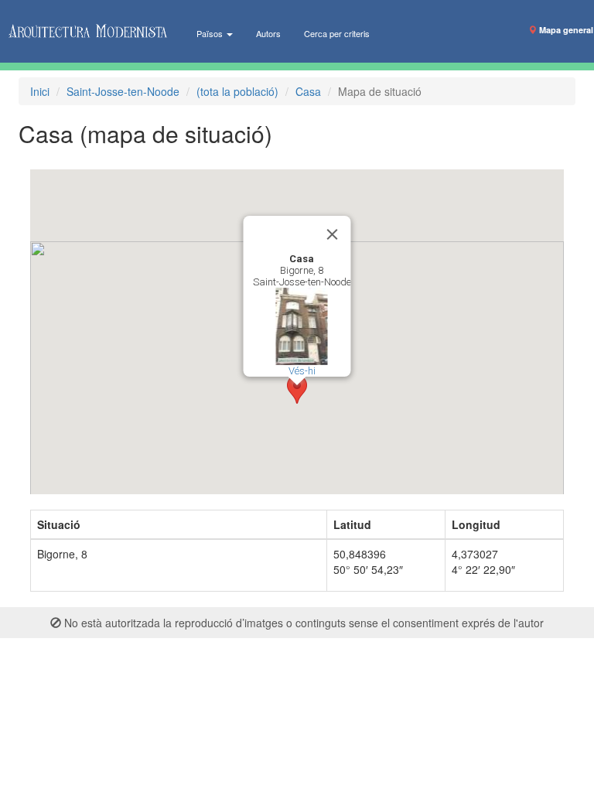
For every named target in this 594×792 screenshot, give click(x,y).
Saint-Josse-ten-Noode (123, 91)
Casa (308, 91)
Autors (268, 33)
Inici (40, 91)
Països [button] (210, 33)
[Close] (332, 234)
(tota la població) (237, 91)
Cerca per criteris (337, 33)
